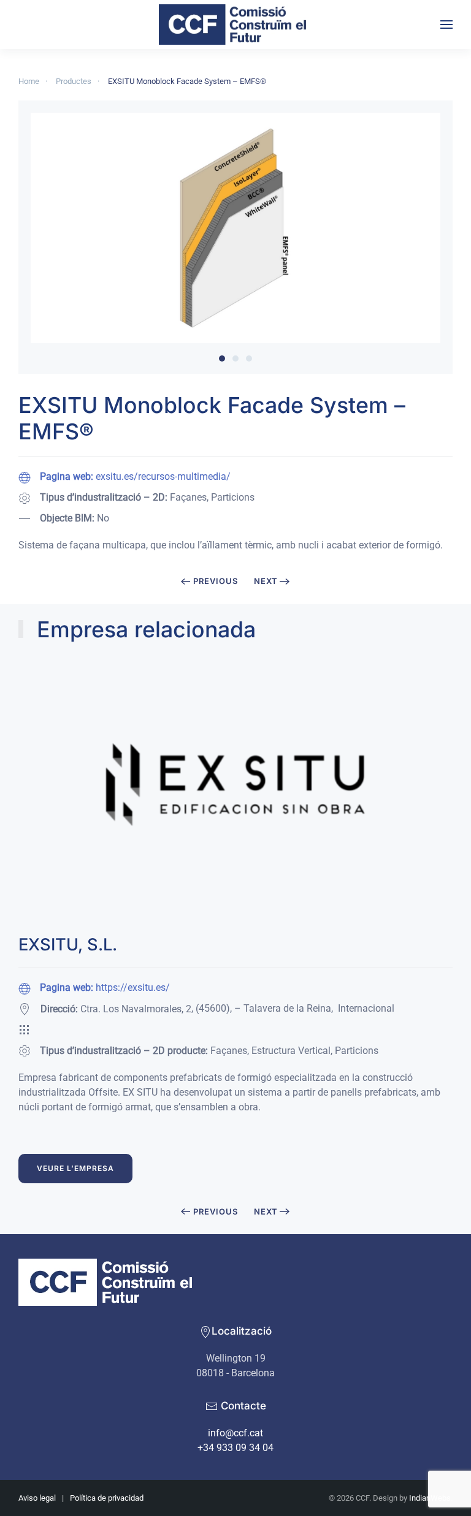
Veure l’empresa (75, 1168)
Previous (215, 581)
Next (266, 581)
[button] (446, 24)
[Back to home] (235, 24)
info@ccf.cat (235, 1433)
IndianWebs (430, 1498)
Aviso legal (37, 1498)
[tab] (222, 358)
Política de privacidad (107, 1498)
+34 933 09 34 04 (235, 1447)
